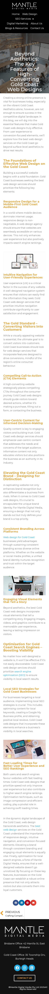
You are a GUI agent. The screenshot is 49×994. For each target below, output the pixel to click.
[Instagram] (24, 968)
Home (16, 14)
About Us (36, 23)
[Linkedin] (31, 968)
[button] (16, 903)
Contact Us (37, 28)
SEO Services (23, 18)
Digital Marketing (17, 23)
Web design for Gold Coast (19, 537)
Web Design (29, 14)
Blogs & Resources (16, 28)
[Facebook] (17, 968)
